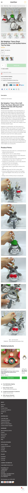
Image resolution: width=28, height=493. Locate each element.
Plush (10, 5)
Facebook (3, 456)
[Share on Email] (11, 89)
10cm (3, 52)
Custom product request (6, 425)
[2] (7, 59)
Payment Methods (5, 422)
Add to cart (16, 65)
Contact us (3, 411)
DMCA (2, 406)
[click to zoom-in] (13, 19)
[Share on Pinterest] (9, 89)
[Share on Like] (2, 89)
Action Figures (4, 368)
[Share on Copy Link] (18, 89)
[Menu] (3, 2)
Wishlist (3, 437)
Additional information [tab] (6, 98)
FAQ (2, 413)
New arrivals (4, 434)
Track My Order (4, 418)
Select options (10, 377)
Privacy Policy (4, 408)
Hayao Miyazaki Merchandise (15, 341)
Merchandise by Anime (6, 430)
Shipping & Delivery (5, 420)
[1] (3, 59)
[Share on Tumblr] (16, 89)
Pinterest (3, 458)
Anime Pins (24, 368)
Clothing (3, 448)
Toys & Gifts (4, 451)
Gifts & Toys (6, 5)
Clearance (3, 435)
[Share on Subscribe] (14, 89)
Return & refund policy (6, 423)
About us (3, 404)
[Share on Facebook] (4, 89)
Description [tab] (4, 95)
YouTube (3, 460)
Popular (3, 432)
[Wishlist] (18, 351)
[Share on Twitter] (7, 89)
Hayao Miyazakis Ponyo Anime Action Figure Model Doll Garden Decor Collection (10, 372)
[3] (12, 59)
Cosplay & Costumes (6, 446)
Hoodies (3, 449)
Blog (2, 439)
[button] (5, 65)
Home (2, 5)
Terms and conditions (6, 410)
